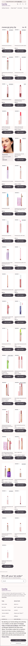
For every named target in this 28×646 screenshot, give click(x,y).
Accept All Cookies (18, 640)
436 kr (16, 346)
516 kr (3, 401)
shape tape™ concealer (16, 8)
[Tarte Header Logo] (6, 4)
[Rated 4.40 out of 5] (17, 220)
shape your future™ (18, 613)
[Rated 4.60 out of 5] (4, 30)
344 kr (3, 102)
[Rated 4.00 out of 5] (4, 84)
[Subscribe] (23, 581)
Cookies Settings (18, 643)
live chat (4, 607)
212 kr (16, 482)
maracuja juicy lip (3, 571)
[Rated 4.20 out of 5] (17, 247)
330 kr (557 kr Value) (20, 455)
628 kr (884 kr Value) (7, 482)
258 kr (6, 401)
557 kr (16, 373)
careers (16, 610)
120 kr (6, 129)
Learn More (4, 597)
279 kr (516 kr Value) (20, 428)
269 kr (16, 75)
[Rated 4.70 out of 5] (17, 30)
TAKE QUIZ (4, 159)
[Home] (6, 589)
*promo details (5, 613)
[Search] (23, 4)
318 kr (19, 346)
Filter (23, 27)
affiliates (16, 616)
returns (3, 616)
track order (4, 604)
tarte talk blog (17, 619)
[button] (17, 4)
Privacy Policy (5, 636)
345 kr (3, 265)
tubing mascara (5, 8)
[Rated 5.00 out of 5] (4, 382)
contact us (4, 619)
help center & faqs (6, 610)
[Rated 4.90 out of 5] (17, 355)
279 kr (19, 373)
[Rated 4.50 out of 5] (4, 57)
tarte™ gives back (18, 607)
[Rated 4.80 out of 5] (4, 111)
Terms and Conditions (12, 625)
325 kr (3, 48)
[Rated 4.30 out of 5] (4, 220)
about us (16, 604)
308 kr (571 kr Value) (7, 455)
